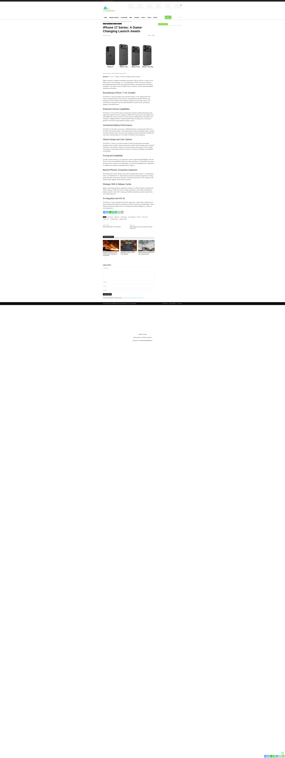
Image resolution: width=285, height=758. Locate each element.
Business (108, 21)
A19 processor (110, 217)
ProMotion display (114, 219)
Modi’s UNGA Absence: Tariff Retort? (112, 226)
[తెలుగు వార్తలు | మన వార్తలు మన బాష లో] (115, 9)
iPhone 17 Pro (106, 219)
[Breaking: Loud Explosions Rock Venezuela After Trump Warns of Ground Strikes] (111, 245)
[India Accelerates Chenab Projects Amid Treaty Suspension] (146, 245)
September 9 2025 (123, 219)
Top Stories (119, 23)
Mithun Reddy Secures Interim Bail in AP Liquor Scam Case (141, 227)
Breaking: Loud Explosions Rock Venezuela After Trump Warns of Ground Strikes (110, 254)
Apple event (116, 217)
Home (104, 21)
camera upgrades (131, 217)
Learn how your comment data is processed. (133, 297)
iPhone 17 (112, 76)
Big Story (105, 250)
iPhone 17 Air (145, 217)
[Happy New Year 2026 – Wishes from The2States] (129, 245)
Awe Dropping (124, 217)
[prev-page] (104, 259)
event (123, 82)
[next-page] (106, 259)
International (110, 23)
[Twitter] (181, 17)
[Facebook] (177, 17)
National (114, 23)
